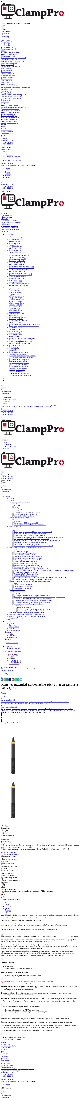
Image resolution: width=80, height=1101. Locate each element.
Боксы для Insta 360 (49, 710)
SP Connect (16, 593)
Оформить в (5, 843)
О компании (5, 1056)
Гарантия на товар (7, 1067)
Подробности (5, 832)
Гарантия (8, 912)
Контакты (4, 1058)
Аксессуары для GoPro (20, 551)
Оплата (7, 908)
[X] (10, 679)
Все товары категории (8, 852)
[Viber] (13, 679)
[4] (40, 719)
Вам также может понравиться (15, 1037)
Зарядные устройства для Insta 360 (31, 710)
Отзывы (7, 905)
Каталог (11, 500)
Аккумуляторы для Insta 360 (10, 709)
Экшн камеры (5, 1044)
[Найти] (2, 27)
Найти (3, 388)
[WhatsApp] (15, 679)
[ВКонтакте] (2, 679)
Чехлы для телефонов (23, 607)
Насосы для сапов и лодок (35, 703)
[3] (40, 718)
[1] (40, 714)
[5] (40, 721)
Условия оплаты (6, 1063)
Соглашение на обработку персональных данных (17, 1069)
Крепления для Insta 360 (27, 709)
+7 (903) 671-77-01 (7, 140)
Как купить (12, 625)
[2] (40, 716)
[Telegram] (21, 679)
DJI (17, 511)
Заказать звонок (14, 664)
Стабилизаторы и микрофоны (22, 584)
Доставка (8, 910)
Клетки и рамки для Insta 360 (65, 710)
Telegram (7, 168)
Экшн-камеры (17, 505)
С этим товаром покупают (13, 1039)
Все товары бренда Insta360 (10, 854)
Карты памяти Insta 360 (43, 709)
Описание (8, 903)
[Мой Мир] (7, 679)
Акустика (47, 703)
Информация (5, 1060)
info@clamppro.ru (8, 163)
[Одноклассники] (5, 679)
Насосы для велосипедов (17, 703)
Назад (12, 498)
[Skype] (18, 679)
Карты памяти (17, 521)
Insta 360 (15, 530)
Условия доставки (7, 1065)
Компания (12, 635)
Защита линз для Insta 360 (11, 710)
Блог (2, 1051)
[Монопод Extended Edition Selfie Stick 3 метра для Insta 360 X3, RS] (13, 776)
